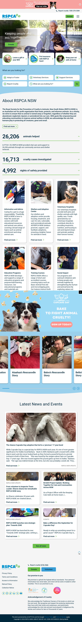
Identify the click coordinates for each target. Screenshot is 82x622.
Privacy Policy (48, 617)
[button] (78, 16)
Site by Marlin (64, 619)
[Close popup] (80, 292)
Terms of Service (61, 617)
